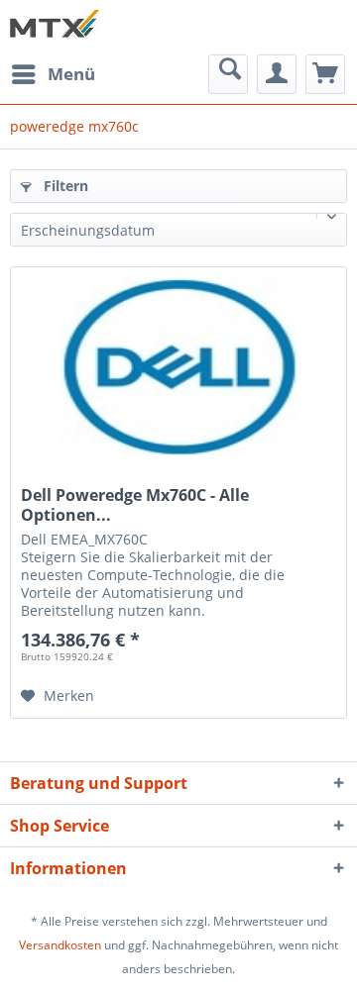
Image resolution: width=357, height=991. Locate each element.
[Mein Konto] (277, 74)
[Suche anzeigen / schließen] (228, 74)
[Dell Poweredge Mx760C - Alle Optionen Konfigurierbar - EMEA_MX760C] (178, 366)
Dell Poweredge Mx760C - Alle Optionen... (135, 505)
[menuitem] (52, 74)
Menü (71, 73)
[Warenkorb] (325, 74)
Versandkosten (60, 945)
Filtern (64, 185)
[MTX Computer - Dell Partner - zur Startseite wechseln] (54, 27)
